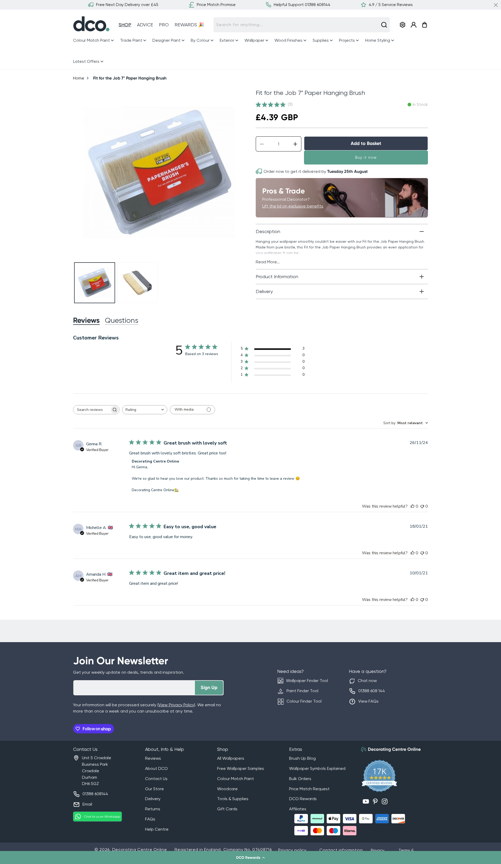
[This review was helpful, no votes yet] (412, 506)
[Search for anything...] (384, 24)
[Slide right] (239, 173)
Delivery (152, 798)
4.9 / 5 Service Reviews (391, 4)
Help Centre (157, 829)
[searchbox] (91, 409)
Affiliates (297, 808)
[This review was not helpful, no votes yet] (422, 506)
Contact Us (156, 778)
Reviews (153, 758)
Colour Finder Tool (304, 701)
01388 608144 (95, 793)
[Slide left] (79, 173)
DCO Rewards (303, 798)
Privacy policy (292, 850)
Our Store (154, 788)
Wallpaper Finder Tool (307, 680)
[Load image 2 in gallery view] (137, 283)
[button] (250, 857)
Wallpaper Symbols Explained (317, 768)
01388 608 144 (371, 690)
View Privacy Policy (176, 704)
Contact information (341, 850)
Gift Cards (227, 808)
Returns (152, 808)
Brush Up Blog (302, 758)
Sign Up (209, 687)
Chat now (367, 680)
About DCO (156, 768)
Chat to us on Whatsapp (102, 816)
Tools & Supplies (232, 798)
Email (87, 804)
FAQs (150, 819)
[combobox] (301, 24)
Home (78, 78)
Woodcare (227, 788)
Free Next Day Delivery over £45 (127, 4)
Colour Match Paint (235, 778)
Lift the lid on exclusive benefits (292, 206)
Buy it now (366, 157)
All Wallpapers (230, 758)
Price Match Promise (216, 4)
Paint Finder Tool (302, 690)
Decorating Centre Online (139, 849)
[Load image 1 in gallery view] (94, 283)
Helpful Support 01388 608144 (302, 4)
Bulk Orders (300, 778)
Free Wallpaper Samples (240, 768)
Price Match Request (309, 788)
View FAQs (368, 701)
